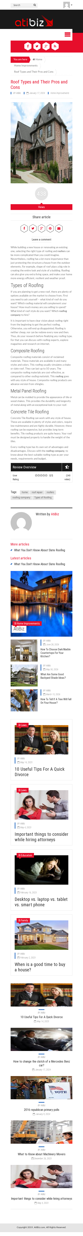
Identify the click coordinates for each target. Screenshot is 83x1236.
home (25, 492)
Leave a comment (41, 239)
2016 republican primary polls (41, 1110)
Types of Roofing (43, 497)
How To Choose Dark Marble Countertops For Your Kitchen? (56, 653)
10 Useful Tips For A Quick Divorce (41, 1017)
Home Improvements (60, 93)
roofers (50, 492)
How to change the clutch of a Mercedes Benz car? (41, 1063)
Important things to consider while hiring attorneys (41, 837)
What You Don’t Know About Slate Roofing (39, 550)
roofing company (21, 497)
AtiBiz (18, 93)
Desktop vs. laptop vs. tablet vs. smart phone (41, 902)
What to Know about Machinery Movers (41, 1154)
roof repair (37, 492)
